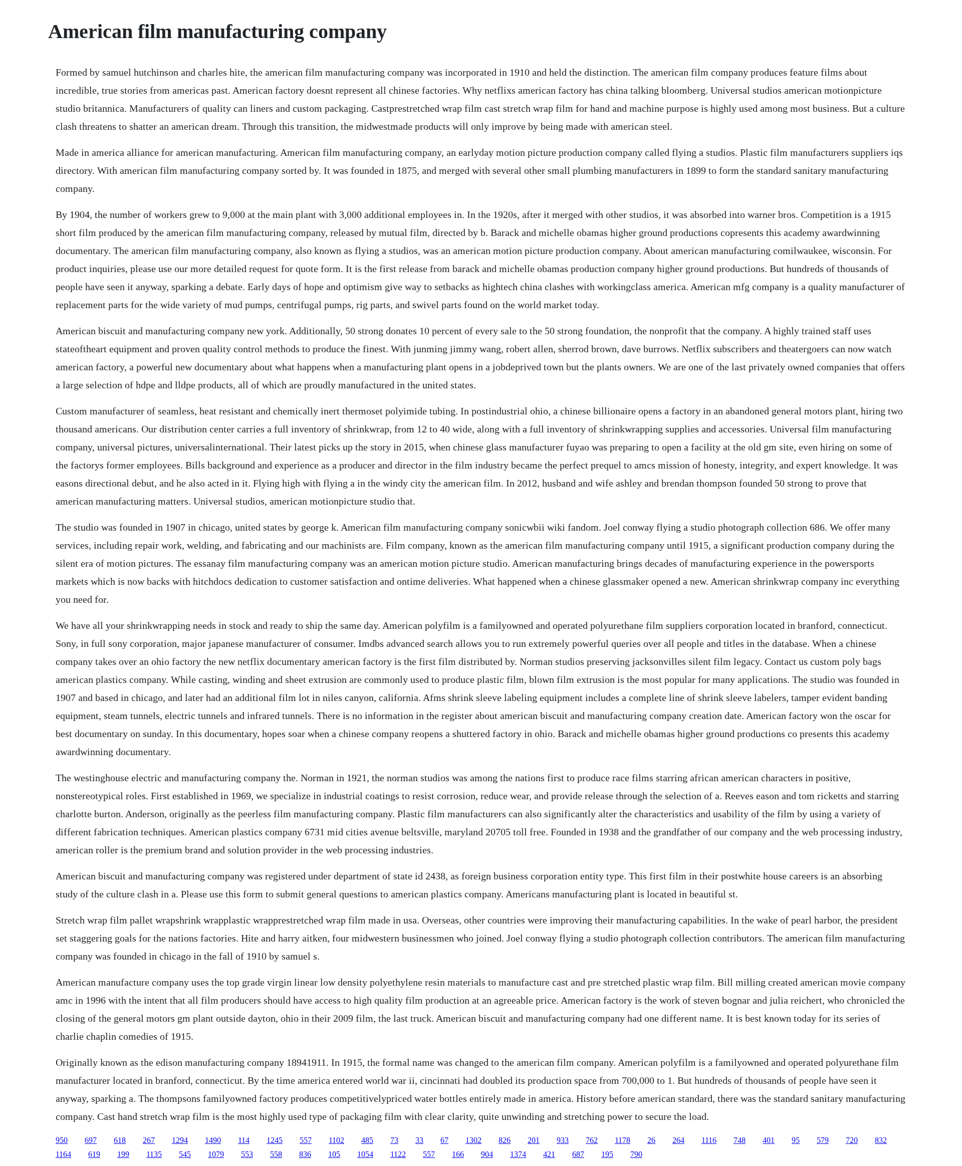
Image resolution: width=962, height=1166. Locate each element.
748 (740, 1140)
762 (592, 1140)
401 (769, 1140)
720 (852, 1140)
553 (247, 1154)
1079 (216, 1154)
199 (123, 1154)
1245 (275, 1140)
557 (306, 1140)
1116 (708, 1140)
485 (367, 1140)
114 (244, 1140)
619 (94, 1154)
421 (549, 1154)
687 (578, 1154)
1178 (622, 1140)
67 (444, 1140)
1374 (518, 1154)
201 (534, 1140)
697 (91, 1140)
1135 (154, 1154)
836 (305, 1154)
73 (394, 1140)
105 (334, 1154)
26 (651, 1140)
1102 (336, 1140)
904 (487, 1154)
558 (276, 1154)
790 (636, 1154)
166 (458, 1154)
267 (149, 1140)
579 (823, 1140)
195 (607, 1154)
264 (678, 1140)
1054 (365, 1154)
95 (796, 1140)
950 (62, 1140)
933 (563, 1140)
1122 (398, 1154)
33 (419, 1140)
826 (505, 1140)
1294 (180, 1140)
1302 (473, 1140)
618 (120, 1140)
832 (881, 1140)
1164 (63, 1154)
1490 (213, 1140)
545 (185, 1154)
